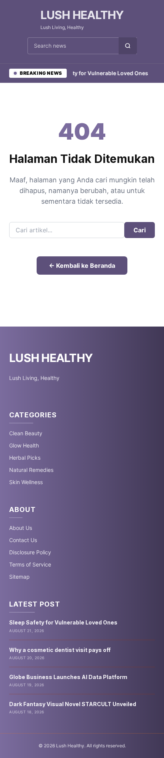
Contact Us (23, 540)
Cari (139, 230)
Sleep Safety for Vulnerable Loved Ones (91, 73)
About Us (20, 528)
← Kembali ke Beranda (82, 265)
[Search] (128, 45)
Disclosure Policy (30, 552)
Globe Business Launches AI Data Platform (68, 677)
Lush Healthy (82, 15)
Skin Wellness (26, 482)
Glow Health (24, 445)
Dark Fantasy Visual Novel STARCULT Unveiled (72, 704)
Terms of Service (30, 564)
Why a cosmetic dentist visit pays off (60, 650)
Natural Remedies (31, 470)
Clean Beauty (25, 433)
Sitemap (19, 576)
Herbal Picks (24, 457)
